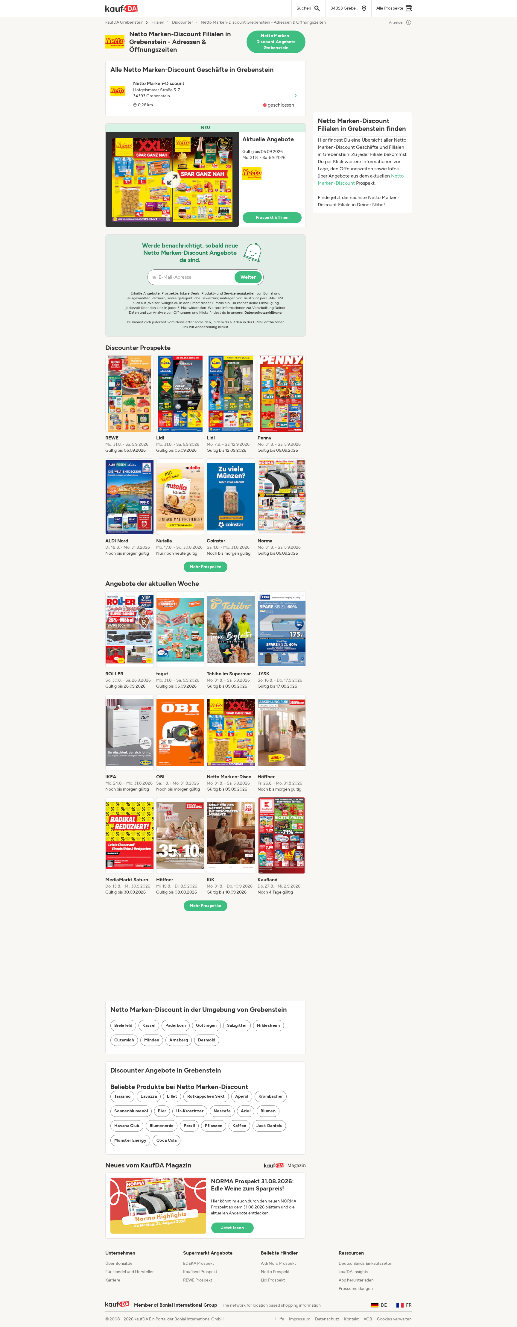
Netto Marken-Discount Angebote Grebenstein (276, 41)
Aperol (241, 1096)
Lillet (172, 1096)
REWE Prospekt (197, 1280)
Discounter (182, 22)
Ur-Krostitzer (189, 1111)
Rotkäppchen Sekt (206, 1096)
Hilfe (279, 1319)
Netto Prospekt (275, 1271)
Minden (151, 1040)
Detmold (206, 1040)
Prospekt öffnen (272, 217)
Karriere (112, 1280)
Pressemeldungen (356, 1288)
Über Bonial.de (119, 1263)
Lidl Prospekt (273, 1280)
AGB (368, 1319)
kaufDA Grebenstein (124, 22)
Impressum (299, 1319)
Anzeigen (397, 22)
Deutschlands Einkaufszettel (365, 1263)
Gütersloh (124, 1040)
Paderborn (175, 1025)
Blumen (268, 1111)
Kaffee (239, 1125)
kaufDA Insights (353, 1271)
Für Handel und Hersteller (129, 1271)
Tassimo (122, 1096)
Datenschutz (327, 1319)
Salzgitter (237, 1025)
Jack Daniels (269, 1125)
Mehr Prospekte (206, 566)
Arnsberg (178, 1040)
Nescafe (222, 1111)
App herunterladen (356, 1280)
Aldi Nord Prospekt (278, 1263)
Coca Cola (166, 1140)
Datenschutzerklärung (263, 312)
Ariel (245, 1111)
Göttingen (206, 1025)
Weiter (248, 277)
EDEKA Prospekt (198, 1263)
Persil (189, 1125)
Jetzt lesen (232, 1227)
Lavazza (148, 1096)
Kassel (148, 1025)
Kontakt (351, 1319)
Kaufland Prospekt (200, 1271)
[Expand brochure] (172, 179)
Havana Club (126, 1125)
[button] (205, 175)
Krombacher (270, 1096)
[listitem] (129, 404)
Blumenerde (162, 1125)
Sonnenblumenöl (131, 1111)
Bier (162, 1111)
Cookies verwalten (394, 1319)
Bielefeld (123, 1025)
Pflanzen (213, 1125)
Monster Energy (130, 1140)
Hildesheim (268, 1025)
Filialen (157, 22)
